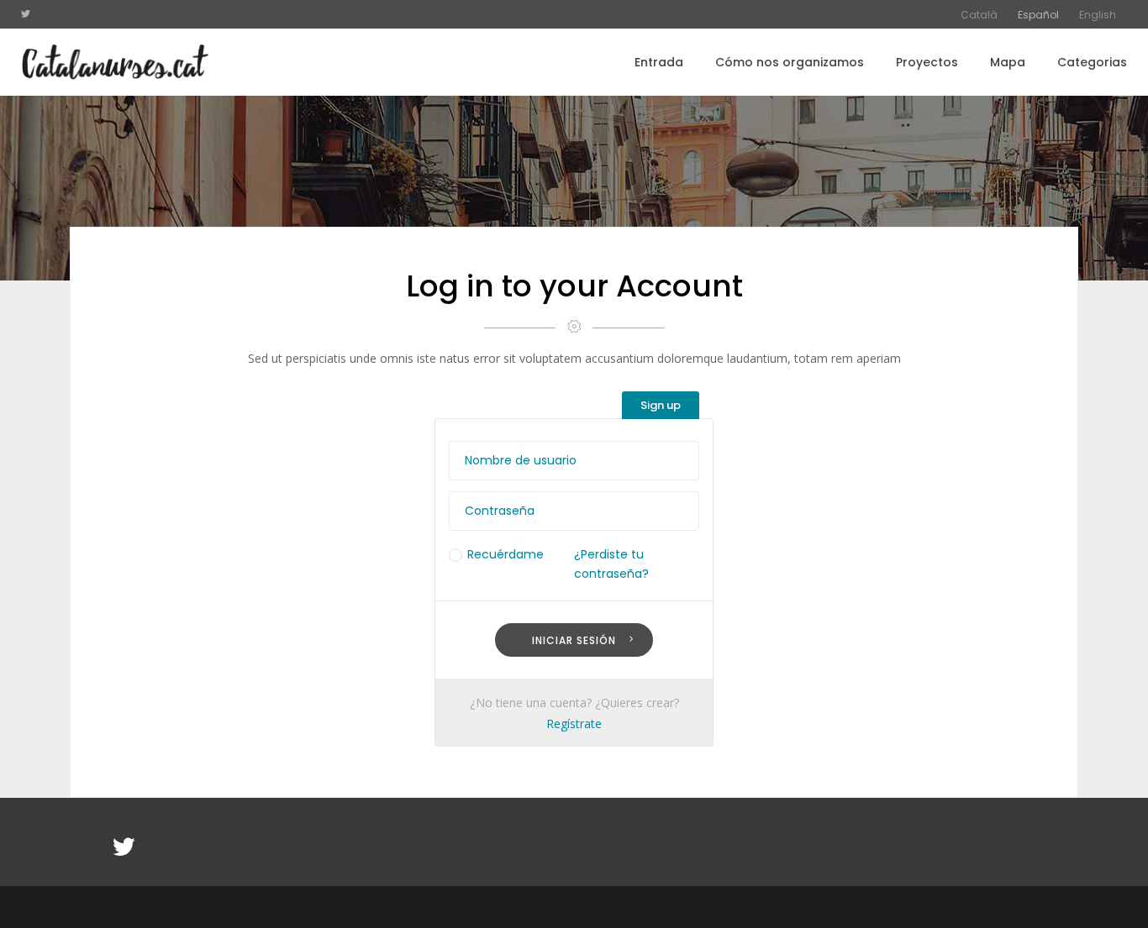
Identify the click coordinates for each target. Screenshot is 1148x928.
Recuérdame (505, 554)
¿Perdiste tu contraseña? (611, 564)
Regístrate (574, 723)
